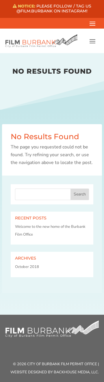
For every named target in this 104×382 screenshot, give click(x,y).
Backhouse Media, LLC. (76, 372)
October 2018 (27, 266)
